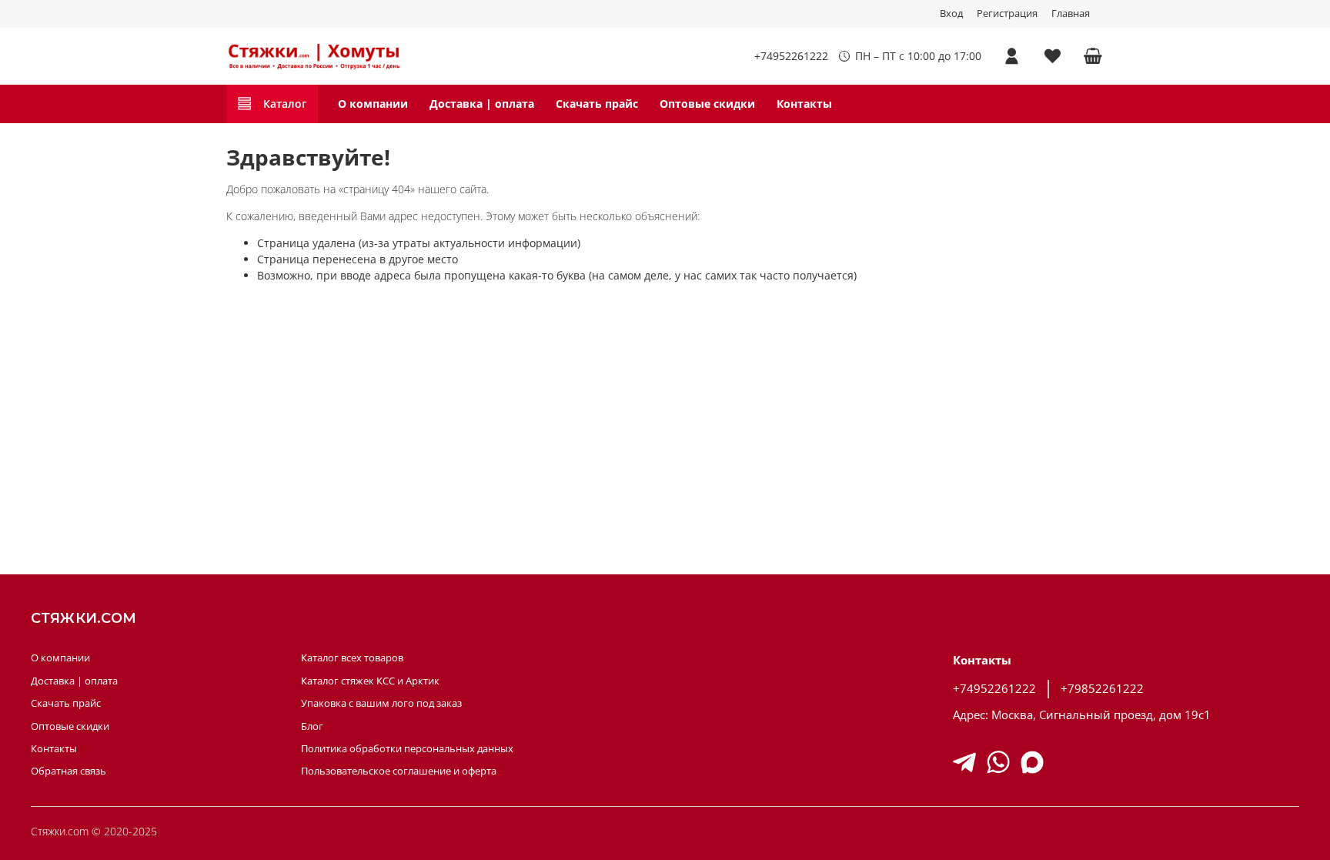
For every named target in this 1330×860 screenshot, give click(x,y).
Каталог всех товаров (352, 657)
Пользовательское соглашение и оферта (398, 771)
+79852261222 (1102, 689)
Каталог (284, 103)
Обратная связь (68, 771)
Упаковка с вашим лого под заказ (381, 703)
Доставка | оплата (481, 103)
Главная (1070, 13)
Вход (951, 13)
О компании (373, 103)
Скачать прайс (597, 103)
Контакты (804, 103)
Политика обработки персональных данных (407, 748)
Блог (312, 726)
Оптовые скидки (707, 103)
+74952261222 (791, 56)
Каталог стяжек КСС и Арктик (370, 681)
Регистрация (1007, 13)
